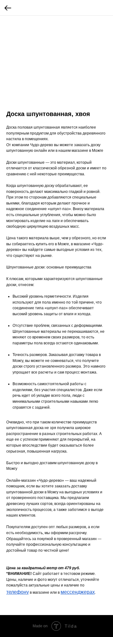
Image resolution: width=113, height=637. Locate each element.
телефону (17, 592)
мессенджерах (78, 592)
